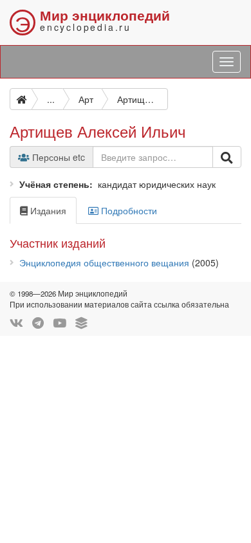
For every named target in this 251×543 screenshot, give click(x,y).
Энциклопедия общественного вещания (104, 262)
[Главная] (21, 99)
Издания (47, 210)
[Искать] (226, 157)
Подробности (127, 210)
